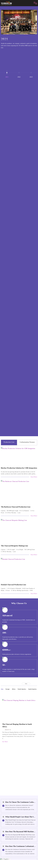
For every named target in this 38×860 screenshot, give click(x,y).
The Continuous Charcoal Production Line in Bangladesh (19, 749)
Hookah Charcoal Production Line (13, 585)
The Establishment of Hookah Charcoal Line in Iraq (19, 760)
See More (5, 741)
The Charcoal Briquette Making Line (14, 546)
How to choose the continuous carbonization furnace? (20, 802)
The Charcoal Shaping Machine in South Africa (17, 725)
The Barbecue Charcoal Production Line (15, 507)
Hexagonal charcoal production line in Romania (19, 772)
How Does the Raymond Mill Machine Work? (20, 831)
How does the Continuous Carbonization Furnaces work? (20, 846)
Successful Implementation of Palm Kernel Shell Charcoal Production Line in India (19, 783)
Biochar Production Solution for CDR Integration (19, 468)
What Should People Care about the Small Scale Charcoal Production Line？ (20, 817)
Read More (34, 477)
